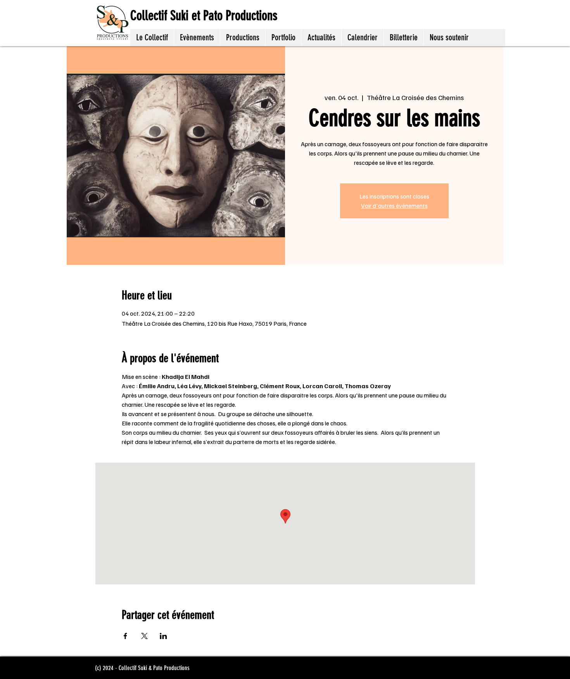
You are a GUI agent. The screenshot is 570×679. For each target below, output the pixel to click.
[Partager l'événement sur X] (144, 636)
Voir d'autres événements (394, 205)
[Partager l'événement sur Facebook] (125, 636)
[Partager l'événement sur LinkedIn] (163, 636)
